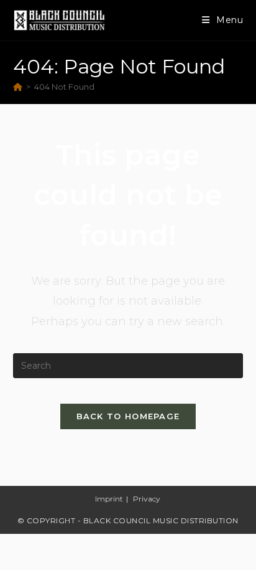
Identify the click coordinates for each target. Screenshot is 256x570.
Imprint (109, 498)
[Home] (17, 87)
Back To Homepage (128, 416)
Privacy (146, 498)
